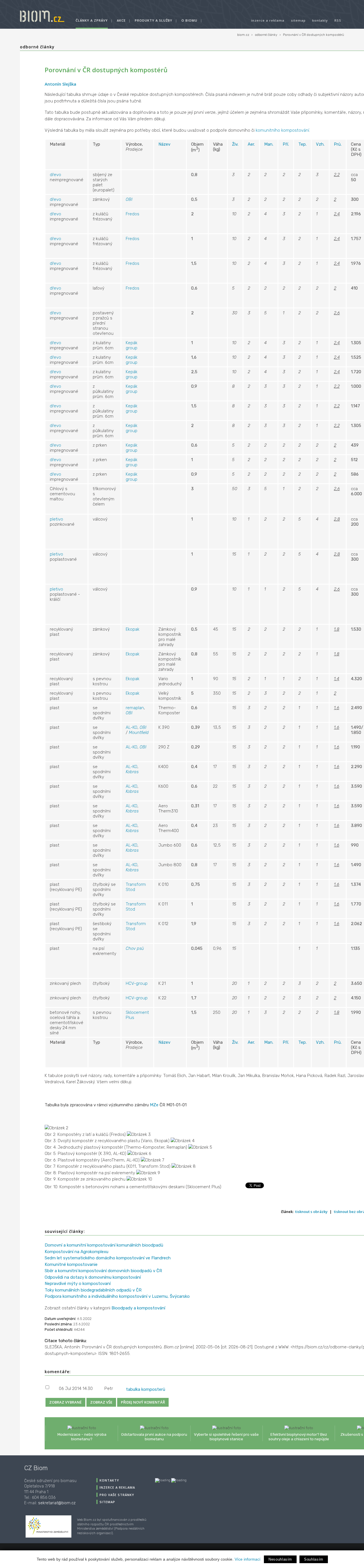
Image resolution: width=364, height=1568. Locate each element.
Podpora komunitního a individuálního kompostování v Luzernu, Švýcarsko (117, 1296)
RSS (337, 20)
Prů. (338, 144)
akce (121, 20)
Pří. (286, 144)
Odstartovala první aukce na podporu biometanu (154, 1436)
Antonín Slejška (60, 84)
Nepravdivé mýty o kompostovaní (78, 1283)
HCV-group (137, 983)
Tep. (302, 144)
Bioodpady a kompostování (138, 1308)
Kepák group (131, 345)
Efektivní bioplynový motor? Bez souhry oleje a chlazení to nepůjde (298, 1436)
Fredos (132, 213)
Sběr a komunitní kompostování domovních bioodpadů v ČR (103, 1270)
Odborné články (37, 46)
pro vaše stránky (117, 1495)
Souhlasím (313, 1559)
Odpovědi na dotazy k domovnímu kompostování (93, 1277)
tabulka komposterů (145, 1389)
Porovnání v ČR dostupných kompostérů (313, 35)
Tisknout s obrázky (311, 1211)
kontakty (320, 20)
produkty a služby (153, 20)
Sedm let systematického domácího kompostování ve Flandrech (108, 1257)
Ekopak (132, 629)
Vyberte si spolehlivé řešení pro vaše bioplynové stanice (226, 1436)
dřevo (55, 174)
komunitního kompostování (282, 130)
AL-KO (131, 727)
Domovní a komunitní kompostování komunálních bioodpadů (104, 1245)
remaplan (135, 707)
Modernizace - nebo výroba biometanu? (81, 1436)
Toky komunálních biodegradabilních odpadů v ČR (93, 1290)
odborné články (266, 35)
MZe (154, 1104)
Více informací (247, 1559)
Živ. (235, 144)
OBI (129, 199)
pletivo (56, 519)
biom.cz (243, 35)
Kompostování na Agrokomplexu (76, 1251)
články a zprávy (92, 20)
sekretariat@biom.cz (57, 1503)
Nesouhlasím (280, 1559)
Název (164, 144)
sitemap (298, 20)
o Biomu (189, 20)
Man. (268, 144)
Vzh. (320, 144)
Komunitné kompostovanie (71, 1264)
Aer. (251, 144)
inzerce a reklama (267, 20)
